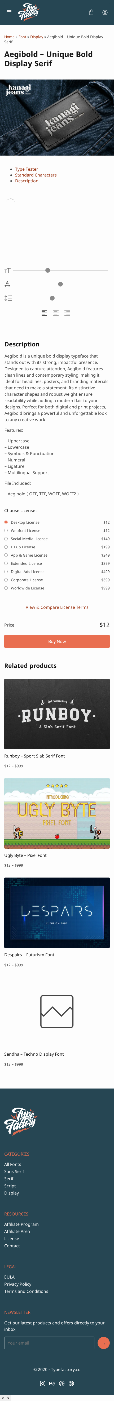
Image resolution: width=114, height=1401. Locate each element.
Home (9, 36)
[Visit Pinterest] (71, 1383)
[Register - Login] (105, 12)
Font (22, 36)
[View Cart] (91, 12)
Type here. (35, 219)
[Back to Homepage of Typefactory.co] (50, 12)
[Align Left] (45, 312)
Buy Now (57, 641)
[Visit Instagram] (42, 1383)
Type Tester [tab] (26, 169)
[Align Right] (68, 312)
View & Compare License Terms (57, 607)
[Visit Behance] (52, 1383)
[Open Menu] (9, 12)
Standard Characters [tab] (36, 175)
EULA (9, 1277)
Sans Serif (14, 1171)
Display (36, 36)
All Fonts (12, 1164)
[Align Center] (56, 312)
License (11, 1238)
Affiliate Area (17, 1231)
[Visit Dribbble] (62, 1383)
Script (10, 1186)
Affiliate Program (21, 1224)
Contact (12, 1246)
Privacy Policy (17, 1284)
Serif (9, 1179)
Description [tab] (26, 181)
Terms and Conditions (26, 1291)
